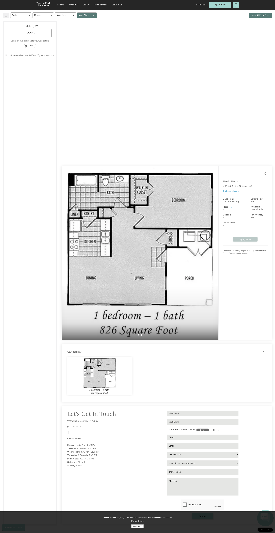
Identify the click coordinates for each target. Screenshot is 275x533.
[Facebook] (68, 432)
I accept (137, 526)
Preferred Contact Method (182, 429)
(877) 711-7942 (74, 426)
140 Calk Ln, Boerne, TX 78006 (82, 421)
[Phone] (236, 5)
